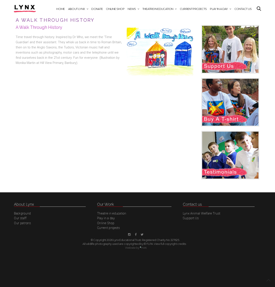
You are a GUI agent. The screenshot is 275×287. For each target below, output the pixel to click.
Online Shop (115, 9)
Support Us (191, 218)
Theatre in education (157, 9)
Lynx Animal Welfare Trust (201, 213)
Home (60, 9)
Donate (97, 9)
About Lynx (76, 9)
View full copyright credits (170, 243)
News (132, 9)
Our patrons (22, 223)
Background (22, 213)
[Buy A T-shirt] (230, 104)
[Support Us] (230, 51)
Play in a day (219, 9)
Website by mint (136, 247)
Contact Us (243, 9)
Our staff (20, 218)
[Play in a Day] (230, 157)
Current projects (193, 9)
